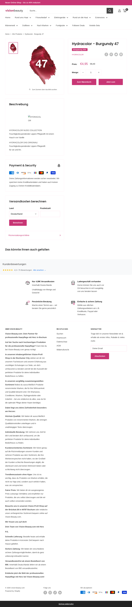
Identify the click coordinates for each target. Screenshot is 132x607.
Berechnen (18, 223)
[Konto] (119, 10)
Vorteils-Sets (94, 25)
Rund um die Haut (80, 17)
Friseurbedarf (41, 17)
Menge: (75, 72)
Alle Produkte (17, 34)
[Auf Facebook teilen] (106, 54)
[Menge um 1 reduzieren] (83, 72)
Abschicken (100, 356)
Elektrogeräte (59, 17)
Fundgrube (60, 25)
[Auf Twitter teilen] (116, 54)
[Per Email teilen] (121, 54)
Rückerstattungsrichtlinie (19, 235)
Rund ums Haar (21, 17)
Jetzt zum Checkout (110, 83)
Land (11, 208)
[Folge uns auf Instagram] (50, 592)
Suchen (60, 334)
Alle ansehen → (39, 270)
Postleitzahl (45, 208)
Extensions (100, 17)
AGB (59, 346)
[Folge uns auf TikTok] (55, 592)
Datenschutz (62, 342)
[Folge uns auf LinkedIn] (60, 592)
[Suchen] (110, 11)
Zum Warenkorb (84, 82)
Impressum (61, 338)
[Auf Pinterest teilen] (111, 54)
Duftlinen (26, 25)
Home (7, 17)
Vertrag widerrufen (66, 604)
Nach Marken (42, 25)
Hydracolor (78, 55)
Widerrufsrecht (63, 350)
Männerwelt (10, 25)
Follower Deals (78, 25)
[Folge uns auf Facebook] (45, 592)
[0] (124, 10)
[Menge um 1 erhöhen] (98, 72)
